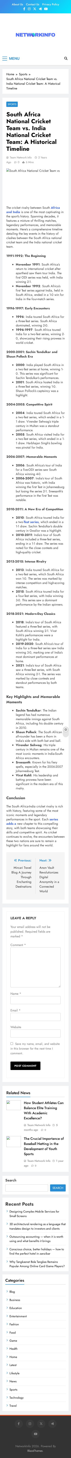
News (13, 1381)
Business (14, 1300)
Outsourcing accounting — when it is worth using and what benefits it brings (36, 1239)
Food (12, 1332)
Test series (31, 522)
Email (15, 1010)
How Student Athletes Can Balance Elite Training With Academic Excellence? (44, 1110)
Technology (16, 1397)
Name (15, 993)
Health (13, 1349)
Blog (12, 1292)
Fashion (14, 1324)
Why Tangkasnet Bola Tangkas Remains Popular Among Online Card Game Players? (37, 1264)
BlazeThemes (35, 1451)
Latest (13, 1365)
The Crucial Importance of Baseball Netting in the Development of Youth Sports (44, 1146)
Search (10, 1180)
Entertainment (18, 1316)
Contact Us (32, 4)
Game (13, 1340)
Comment (18, 945)
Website (15, 1027)
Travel (13, 1406)
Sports (12, 104)
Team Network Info (21, 157)
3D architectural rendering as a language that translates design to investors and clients (37, 1226)
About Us (17, 4)
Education (15, 1308)
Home (13, 1357)
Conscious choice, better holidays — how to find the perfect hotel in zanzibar (36, 1251)
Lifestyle (14, 1373)
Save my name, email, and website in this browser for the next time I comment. (35, 1048)
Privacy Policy (50, 4)
